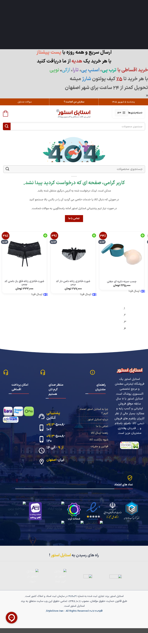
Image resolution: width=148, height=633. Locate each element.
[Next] (132, 320)
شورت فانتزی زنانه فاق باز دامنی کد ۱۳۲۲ (24, 283)
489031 (72, 596)
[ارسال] (7, 126)
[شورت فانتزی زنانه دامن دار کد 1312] (73, 254)
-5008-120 (55, 438)
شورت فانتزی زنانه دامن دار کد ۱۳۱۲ (73, 283)
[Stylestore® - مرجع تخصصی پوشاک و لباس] (74, 113)
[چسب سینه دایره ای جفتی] (121, 254)
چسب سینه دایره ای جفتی (121, 282)
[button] (5, 113)
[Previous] (143, 320)
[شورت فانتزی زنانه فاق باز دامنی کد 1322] (24, 254)
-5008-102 (55, 427)
